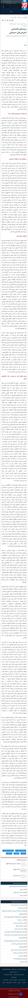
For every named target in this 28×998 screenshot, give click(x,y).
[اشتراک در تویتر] (7, 20)
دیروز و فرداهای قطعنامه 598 (19, 959)
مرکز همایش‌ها (14, 977)
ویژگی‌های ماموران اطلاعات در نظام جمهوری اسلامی (14, 917)
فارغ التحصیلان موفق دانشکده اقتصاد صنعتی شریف (14, 932)
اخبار (16, 24)
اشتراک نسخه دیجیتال (6, 1)
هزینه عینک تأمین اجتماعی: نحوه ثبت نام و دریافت (14, 935)
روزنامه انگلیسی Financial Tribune (9, 969)
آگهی (10, 980)
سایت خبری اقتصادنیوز (14, 972)
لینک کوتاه (12, 18)
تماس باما (20, 1)
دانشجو (9, 853)
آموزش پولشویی (22, 947)
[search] (3, 7)
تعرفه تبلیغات (5, 980)
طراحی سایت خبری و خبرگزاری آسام (13, 994)
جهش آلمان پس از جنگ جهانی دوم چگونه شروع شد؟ (14, 941)
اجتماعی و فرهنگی (8, 851)
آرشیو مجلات (9, 982)
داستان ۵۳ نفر (22, 962)
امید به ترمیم (16, 875)
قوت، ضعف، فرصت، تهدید (19, 929)
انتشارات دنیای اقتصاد (8, 975)
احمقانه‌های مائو (22, 938)
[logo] (24, 5)
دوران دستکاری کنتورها (20, 926)
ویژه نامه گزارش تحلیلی (21, 24)
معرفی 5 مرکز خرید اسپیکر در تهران (18, 950)
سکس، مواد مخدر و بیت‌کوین (19, 953)
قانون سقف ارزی (22, 956)
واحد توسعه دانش (21, 980)
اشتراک (12, 1)
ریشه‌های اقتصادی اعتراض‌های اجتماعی (17, 886)
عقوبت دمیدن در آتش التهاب (13, 864)
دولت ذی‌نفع (17, 869)
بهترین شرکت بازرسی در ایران (19, 923)
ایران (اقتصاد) (12, 24)
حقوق (16, 853)
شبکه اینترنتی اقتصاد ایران (19, 975)
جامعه (23, 853)
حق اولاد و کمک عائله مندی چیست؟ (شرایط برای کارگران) (13, 911)
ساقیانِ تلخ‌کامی (22, 914)
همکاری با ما (14, 980)
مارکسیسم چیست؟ (21, 908)
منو (11, 11)
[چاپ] (10, 20)
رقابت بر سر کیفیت (21, 920)
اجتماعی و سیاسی (21, 851)
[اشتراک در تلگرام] (3, 20)
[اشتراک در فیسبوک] (5, 20)
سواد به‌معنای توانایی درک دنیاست (18, 944)
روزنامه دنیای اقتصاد (22, 969)
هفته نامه (24, 982)
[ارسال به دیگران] (12, 20)
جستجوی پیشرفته (9, 3)
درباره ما (16, 1)
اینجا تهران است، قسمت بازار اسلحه (18, 905)
